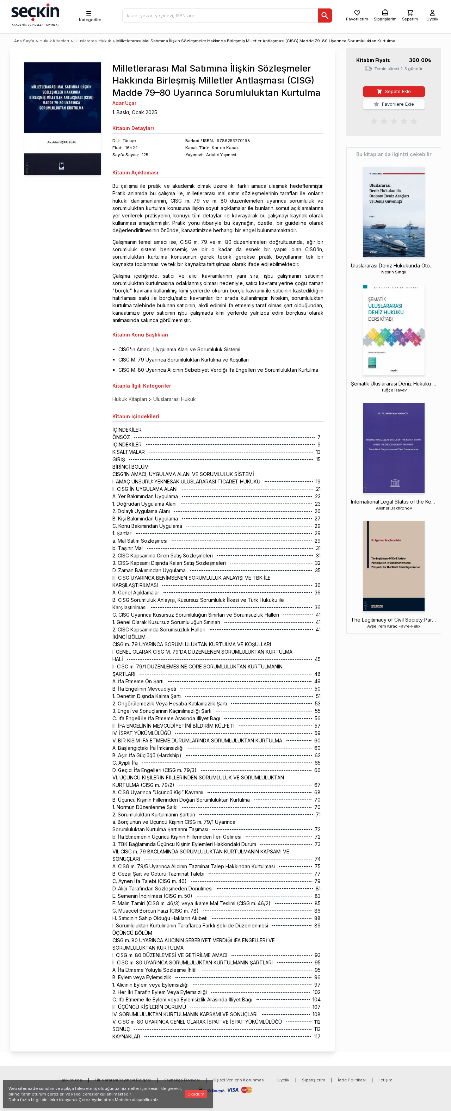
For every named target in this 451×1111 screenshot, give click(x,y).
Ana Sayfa (24, 40)
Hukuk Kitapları (54, 40)
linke (53, 1099)
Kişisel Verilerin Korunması (238, 1080)
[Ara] (325, 15)
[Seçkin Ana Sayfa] (34, 14)
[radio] (374, 120)
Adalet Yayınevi (221, 154)
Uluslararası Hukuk (92, 40)
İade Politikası (352, 1080)
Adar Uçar (124, 103)
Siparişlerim (313, 1080)
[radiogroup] (394, 120)
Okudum (195, 1094)
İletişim (385, 1080)
